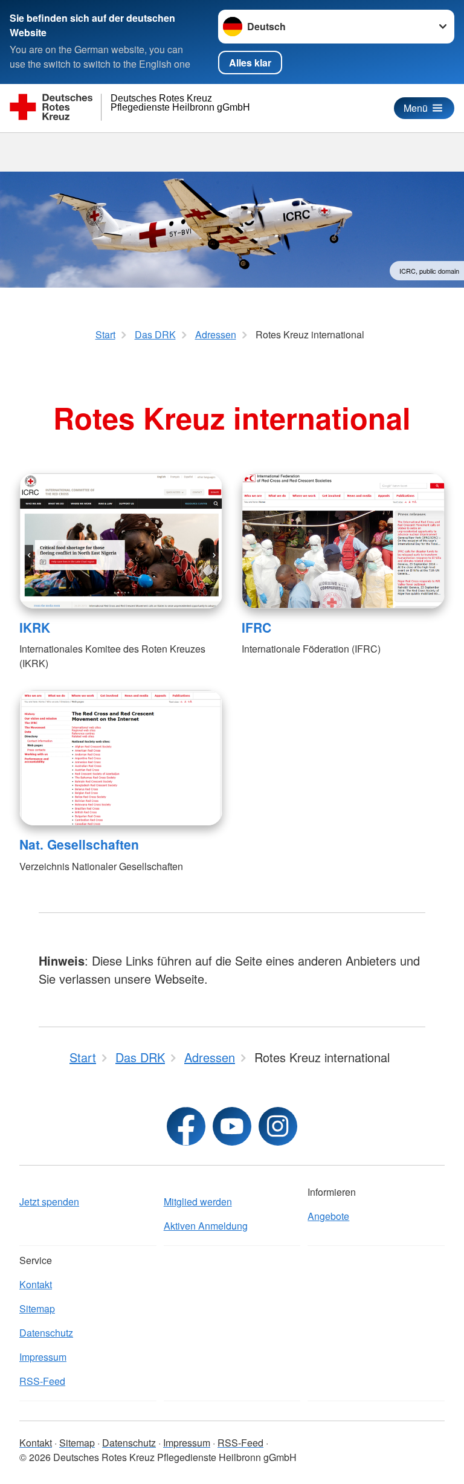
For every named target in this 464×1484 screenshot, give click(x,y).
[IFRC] (343, 540)
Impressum (42, 1357)
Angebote (328, 1216)
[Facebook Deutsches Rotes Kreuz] (186, 1126)
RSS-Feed (42, 1381)
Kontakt (35, 1284)
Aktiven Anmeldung (206, 1226)
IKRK (34, 627)
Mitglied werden (198, 1201)
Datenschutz (46, 1333)
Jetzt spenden (49, 1201)
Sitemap (37, 1308)
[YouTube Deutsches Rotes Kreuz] (232, 1126)
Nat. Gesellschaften (79, 844)
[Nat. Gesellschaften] (120, 757)
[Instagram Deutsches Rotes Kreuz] (278, 1126)
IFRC (256, 627)
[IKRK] (120, 540)
